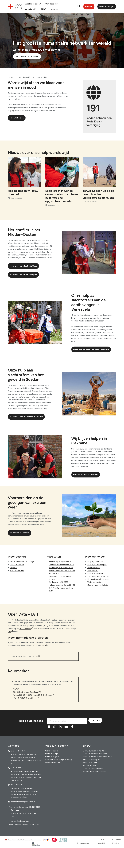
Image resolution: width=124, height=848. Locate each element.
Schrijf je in (95, 720)
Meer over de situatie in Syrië (23, 275)
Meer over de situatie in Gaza (23, 266)
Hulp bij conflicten (95, 562)
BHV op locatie (89, 765)
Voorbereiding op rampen (98, 576)
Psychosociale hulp (95, 573)
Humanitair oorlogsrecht (98, 579)
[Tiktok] (72, 727)
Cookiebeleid (100, 843)
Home (10, 77)
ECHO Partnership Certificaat (26, 692)
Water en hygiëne (95, 582)
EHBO (43, 9)
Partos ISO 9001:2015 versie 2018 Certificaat (32, 695)
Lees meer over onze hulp (27, 56)
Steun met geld (52, 756)
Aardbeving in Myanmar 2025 (61, 562)
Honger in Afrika (17, 570)
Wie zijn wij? (30, 9)
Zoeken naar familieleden (98, 585)
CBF (15, 689)
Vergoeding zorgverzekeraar (95, 771)
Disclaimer (115, 843)
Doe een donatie (52, 762)
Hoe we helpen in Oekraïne (85, 474)
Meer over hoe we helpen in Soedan (26, 417)
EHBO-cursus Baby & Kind (94, 751)
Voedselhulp (92, 570)
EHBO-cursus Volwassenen (95, 753)
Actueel (54, 9)
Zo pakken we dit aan (19, 533)
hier (9, 631)
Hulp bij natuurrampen (97, 564)
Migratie (13, 567)
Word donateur (51, 751)
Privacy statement (83, 843)
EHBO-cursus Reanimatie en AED (97, 756)
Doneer (88, 6)
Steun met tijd (51, 753)
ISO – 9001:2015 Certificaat (25, 698)
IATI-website (25, 628)
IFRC (33, 646)
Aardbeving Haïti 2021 (58, 582)
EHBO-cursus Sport (91, 759)
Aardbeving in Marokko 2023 (61, 567)
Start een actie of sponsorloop (58, 759)
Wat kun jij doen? (33, 4)
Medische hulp (93, 567)
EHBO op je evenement (93, 768)
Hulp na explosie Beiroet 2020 (62, 585)
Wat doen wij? (51, 4)
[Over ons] (23, 840)
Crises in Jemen (17, 564)
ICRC (42, 646)
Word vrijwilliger (106, 6)
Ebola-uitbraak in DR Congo (22, 562)
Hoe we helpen (17, 118)
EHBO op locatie (90, 762)
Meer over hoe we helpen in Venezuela (91, 349)
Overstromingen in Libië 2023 (61, 564)
